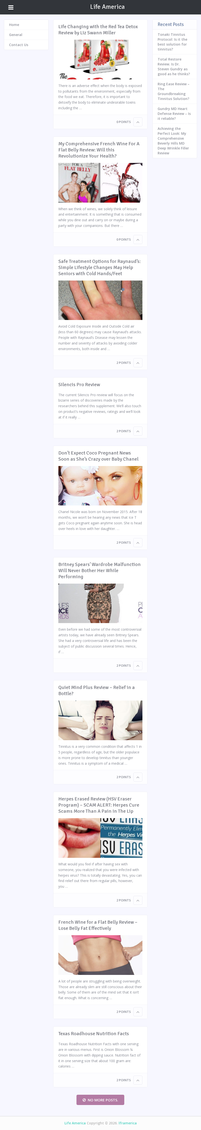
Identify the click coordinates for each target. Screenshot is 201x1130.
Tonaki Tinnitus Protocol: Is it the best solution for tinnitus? (172, 41)
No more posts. (103, 1099)
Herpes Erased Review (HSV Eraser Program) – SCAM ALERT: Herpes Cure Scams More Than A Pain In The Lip (98, 805)
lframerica (128, 1123)
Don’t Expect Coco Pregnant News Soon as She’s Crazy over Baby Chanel (98, 456)
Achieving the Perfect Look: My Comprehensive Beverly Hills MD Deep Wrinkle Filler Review (173, 140)
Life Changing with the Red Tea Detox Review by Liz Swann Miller (98, 30)
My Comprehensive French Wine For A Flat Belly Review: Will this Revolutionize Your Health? (98, 150)
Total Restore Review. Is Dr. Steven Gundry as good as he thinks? (174, 66)
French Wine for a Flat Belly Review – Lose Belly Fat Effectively (98, 925)
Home (14, 24)
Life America (107, 7)
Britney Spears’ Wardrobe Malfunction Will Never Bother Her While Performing (99, 570)
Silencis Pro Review (79, 384)
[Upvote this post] (137, 121)
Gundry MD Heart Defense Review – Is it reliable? (174, 113)
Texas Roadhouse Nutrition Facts (93, 1034)
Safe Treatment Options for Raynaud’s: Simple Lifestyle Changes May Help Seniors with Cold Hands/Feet (99, 267)
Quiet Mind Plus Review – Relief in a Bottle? (96, 690)
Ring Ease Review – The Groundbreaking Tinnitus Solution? (173, 91)
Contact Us (18, 44)
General (15, 34)
